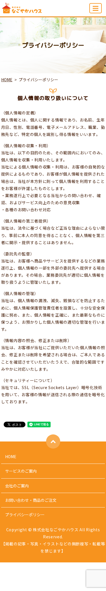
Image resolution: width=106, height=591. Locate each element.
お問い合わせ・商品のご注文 (31, 500)
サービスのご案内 (21, 471)
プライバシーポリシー (25, 514)
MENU (95, 8)
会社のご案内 (17, 485)
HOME (6, 79)
